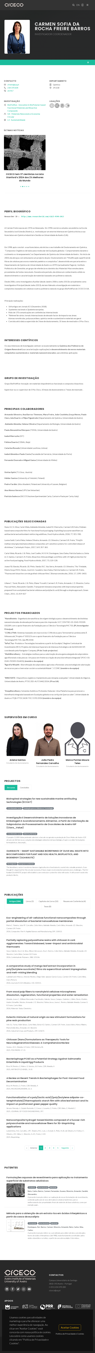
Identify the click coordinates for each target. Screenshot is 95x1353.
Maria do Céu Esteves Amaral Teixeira (77, 762)
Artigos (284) (15, 901)
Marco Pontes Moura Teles (47, 762)
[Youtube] (29, 1289)
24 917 (10, 91)
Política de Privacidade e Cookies (70, 1334)
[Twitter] (18, 1289)
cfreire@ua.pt (13, 84)
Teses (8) (47, 906)
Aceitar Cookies (70, 1327)
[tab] (11, 787)
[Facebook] (12, 1289)
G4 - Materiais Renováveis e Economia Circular (23, 115)
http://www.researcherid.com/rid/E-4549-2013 (42, 216)
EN (77, 5)
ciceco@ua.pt (54, 1290)
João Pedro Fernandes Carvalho (17, 762)
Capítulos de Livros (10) (48, 901)
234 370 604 (12, 87)
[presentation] (2, 744)
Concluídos (24, 787)
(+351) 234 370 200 (57, 1287)
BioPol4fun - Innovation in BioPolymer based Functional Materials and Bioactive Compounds (26, 108)
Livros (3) (30, 901)
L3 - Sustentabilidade (16, 120)
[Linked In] (6, 1289)
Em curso (11, 787)
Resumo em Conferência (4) (74, 901)
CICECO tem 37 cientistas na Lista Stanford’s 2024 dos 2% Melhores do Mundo (25, 177)
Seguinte (65, 1148)
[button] (20, 186)
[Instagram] (23, 1289)
